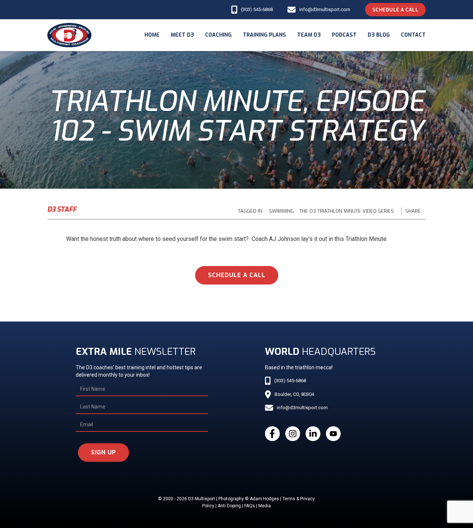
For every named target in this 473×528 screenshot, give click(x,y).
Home (152, 34)
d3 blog (379, 34)
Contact (413, 34)
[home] (69, 35)
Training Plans (264, 34)
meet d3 (182, 34)
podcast (344, 34)
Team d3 (309, 34)
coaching (218, 34)
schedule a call (236, 275)
